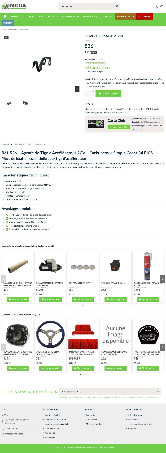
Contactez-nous (51, 428)
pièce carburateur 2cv (99, 109)
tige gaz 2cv (139, 109)
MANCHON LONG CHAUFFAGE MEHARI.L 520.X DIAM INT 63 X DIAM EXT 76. (17, 285)
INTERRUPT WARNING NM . (113, 283)
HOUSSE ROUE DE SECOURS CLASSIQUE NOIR (114, 353)
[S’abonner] (157, 391)
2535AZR (74, 358)
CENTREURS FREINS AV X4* (81, 283)
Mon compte (133, 419)
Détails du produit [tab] (23, 144)
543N (39, 289)
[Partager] (86, 104)
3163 (6, 358)
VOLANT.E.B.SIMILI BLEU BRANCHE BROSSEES (47, 353)
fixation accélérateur (113, 112)
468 (71, 289)
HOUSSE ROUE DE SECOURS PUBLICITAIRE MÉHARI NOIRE (147, 353)
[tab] (40, 144)
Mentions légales (52, 415)
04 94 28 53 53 (11, 428)
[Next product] (163, 29)
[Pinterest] (92, 104)
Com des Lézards (106, 447)
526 (87, 109)
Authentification (134, 415)
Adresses (131, 428)
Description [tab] (7, 144)
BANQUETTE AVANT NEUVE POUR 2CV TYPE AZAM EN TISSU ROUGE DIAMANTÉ (81, 354)
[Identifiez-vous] (156, 6)
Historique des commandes (139, 424)
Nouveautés (91, 419)
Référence (90, 41)
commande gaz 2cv (93, 112)
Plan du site (49, 433)
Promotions (91, 415)
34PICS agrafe (152, 109)
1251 (137, 289)
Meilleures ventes (94, 424)
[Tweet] (89, 104)
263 (103, 289)
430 (5, 289)
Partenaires (49, 437)
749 (136, 358)
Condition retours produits (56, 424)
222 (103, 358)
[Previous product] (162, 29)
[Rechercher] (117, 6)
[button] (82, 305)
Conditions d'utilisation (55, 419)
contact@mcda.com (14, 433)
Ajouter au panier (110, 93)
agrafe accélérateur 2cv (121, 109)
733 (38, 358)
